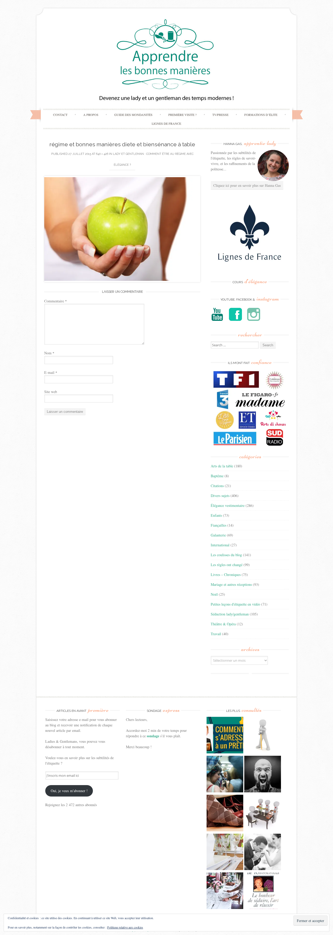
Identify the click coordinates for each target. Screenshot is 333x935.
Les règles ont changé (226, 564)
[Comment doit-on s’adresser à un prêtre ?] (225, 736)
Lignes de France (166, 123)
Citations (217, 485)
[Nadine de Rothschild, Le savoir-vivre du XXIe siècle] (262, 891)
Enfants (216, 515)
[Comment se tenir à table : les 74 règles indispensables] (262, 814)
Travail (216, 633)
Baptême (217, 475)
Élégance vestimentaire (228, 505)
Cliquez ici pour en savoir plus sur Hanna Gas (247, 185)
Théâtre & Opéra (223, 623)
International (220, 544)
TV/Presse (220, 114)
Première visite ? (182, 114)
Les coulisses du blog (226, 554)
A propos (90, 114)
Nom (49, 352)
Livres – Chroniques (226, 574)
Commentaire (55, 301)
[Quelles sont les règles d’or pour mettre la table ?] (225, 891)
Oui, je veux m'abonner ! (69, 790)
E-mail (50, 372)
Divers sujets (220, 495)
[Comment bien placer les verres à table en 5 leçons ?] (225, 853)
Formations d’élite (260, 114)
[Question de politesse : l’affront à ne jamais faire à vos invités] (225, 814)
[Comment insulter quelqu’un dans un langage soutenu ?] (262, 775)
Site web (50, 391)
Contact (60, 114)
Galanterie (218, 535)
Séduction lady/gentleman (230, 614)
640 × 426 (102, 154)
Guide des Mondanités (133, 114)
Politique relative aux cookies (125, 927)
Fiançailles (218, 525)
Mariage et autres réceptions (231, 584)
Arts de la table (222, 465)
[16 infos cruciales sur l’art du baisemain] (262, 853)
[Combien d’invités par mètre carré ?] (225, 775)
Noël (214, 594)
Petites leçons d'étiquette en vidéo (235, 604)
